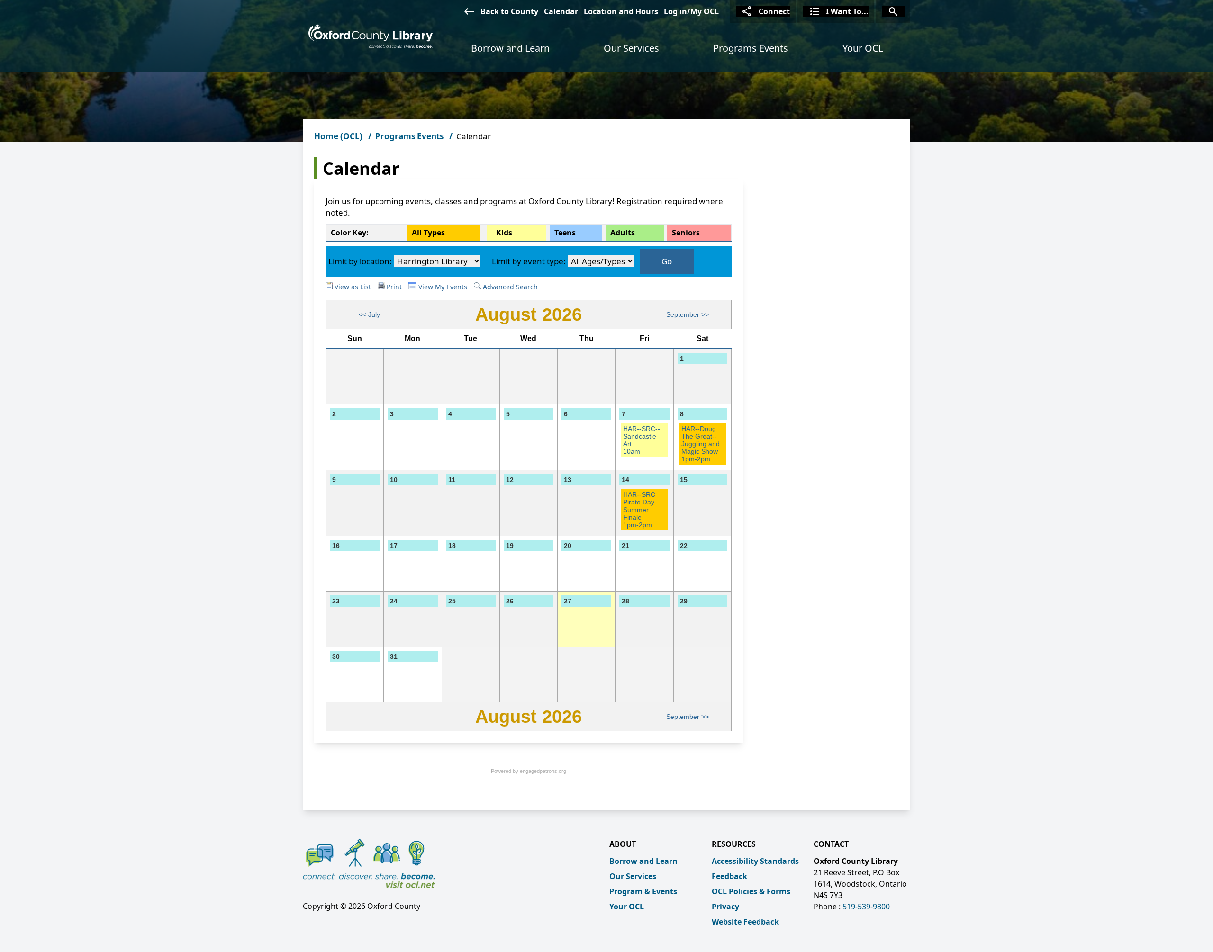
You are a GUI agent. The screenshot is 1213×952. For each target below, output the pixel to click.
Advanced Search (509, 286)
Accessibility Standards (755, 861)
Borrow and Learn (510, 48)
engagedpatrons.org (543, 771)
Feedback (729, 876)
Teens (565, 232)
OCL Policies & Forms (751, 891)
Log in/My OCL (691, 11)
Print (394, 286)
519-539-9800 (866, 906)
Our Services (631, 48)
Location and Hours (621, 11)
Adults (622, 232)
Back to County (500, 11)
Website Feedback (745, 921)
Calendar (561, 11)
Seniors (686, 232)
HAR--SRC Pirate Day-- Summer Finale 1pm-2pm (641, 510)
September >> (687, 314)
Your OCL (862, 48)
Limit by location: (360, 261)
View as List (352, 286)
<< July (369, 314)
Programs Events (750, 48)
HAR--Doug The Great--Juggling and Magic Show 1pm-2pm (700, 444)
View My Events (441, 286)
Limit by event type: (529, 261)
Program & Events (643, 891)
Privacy (725, 906)
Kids (504, 232)
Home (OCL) (338, 136)
